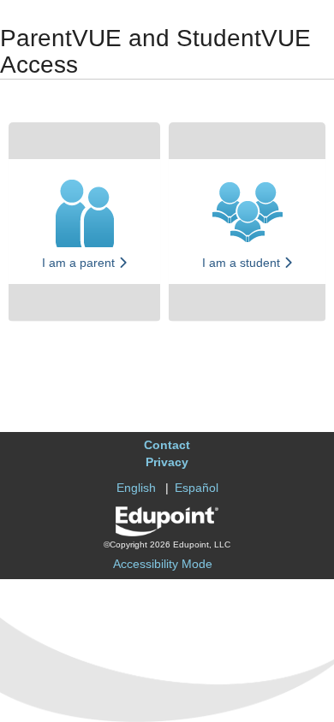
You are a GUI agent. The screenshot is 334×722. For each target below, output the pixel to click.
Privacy (167, 462)
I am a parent (80, 262)
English (136, 487)
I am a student (242, 262)
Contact (167, 445)
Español (196, 487)
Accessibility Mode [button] (162, 564)
